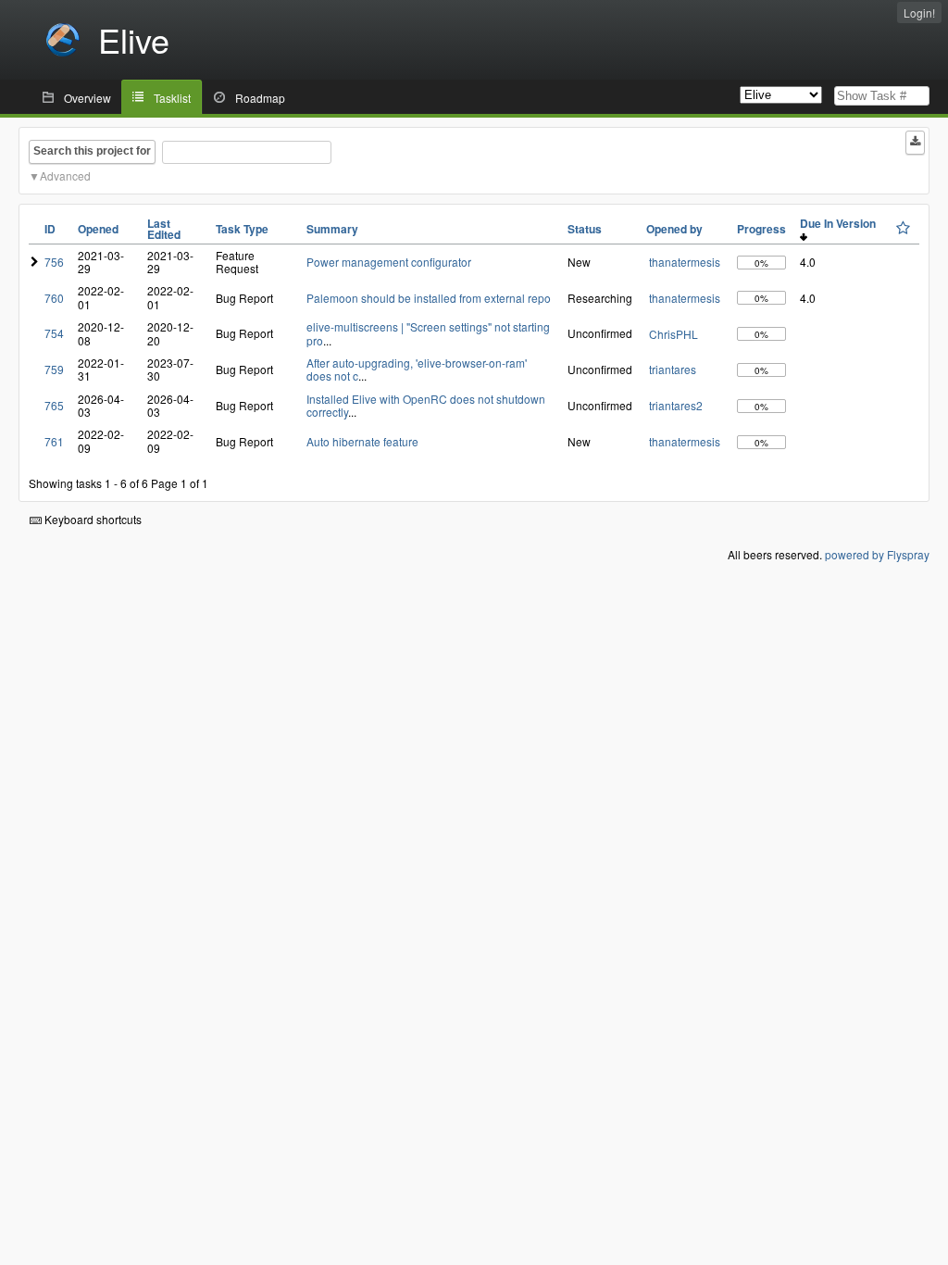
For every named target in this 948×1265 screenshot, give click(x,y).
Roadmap (260, 98)
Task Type (242, 228)
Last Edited (164, 229)
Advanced (65, 175)
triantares (672, 369)
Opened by (674, 228)
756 (54, 261)
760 (54, 298)
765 (54, 405)
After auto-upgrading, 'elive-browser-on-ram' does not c (416, 369)
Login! (919, 12)
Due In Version (840, 223)
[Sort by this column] (903, 227)
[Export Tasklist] (915, 143)
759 (54, 369)
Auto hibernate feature (362, 441)
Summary (332, 228)
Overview (87, 98)
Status (585, 228)
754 (54, 333)
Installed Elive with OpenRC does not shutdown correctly (425, 405)
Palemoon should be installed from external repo (428, 298)
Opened (98, 228)
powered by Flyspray (877, 554)
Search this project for (92, 150)
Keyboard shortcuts (92, 519)
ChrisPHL (673, 334)
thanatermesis (684, 261)
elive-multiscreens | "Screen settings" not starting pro (428, 333)
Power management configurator (388, 261)
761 (54, 441)
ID (50, 228)
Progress (761, 228)
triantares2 (676, 405)
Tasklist (172, 98)
